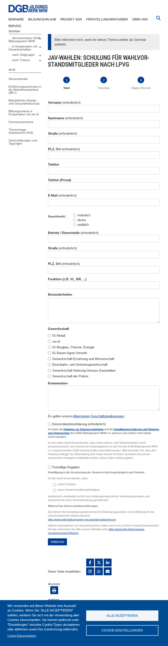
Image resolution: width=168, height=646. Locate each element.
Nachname (56, 118)
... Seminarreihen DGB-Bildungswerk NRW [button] (25, 39)
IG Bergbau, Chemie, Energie (73, 347)
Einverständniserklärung (69, 424)
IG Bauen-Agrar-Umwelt (69, 353)
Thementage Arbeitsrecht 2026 (21, 131)
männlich (83, 215)
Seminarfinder (18, 79)
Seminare (16, 19)
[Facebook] (90, 562)
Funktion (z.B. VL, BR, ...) (67, 279)
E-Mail (53, 195)
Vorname (54, 102)
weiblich (83, 224)
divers (81, 220)
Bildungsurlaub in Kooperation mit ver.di (24, 112)
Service (14, 26)
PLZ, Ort (54, 149)
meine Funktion (67, 484)
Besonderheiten (60, 294)
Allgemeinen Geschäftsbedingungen (98, 416)
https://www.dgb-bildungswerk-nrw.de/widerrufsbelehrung (82, 519)
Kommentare (58, 383)
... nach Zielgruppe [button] (22, 54)
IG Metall (58, 335)
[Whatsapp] (99, 571)
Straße (53, 133)
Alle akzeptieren (122, 615)
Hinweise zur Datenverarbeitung (83, 429)
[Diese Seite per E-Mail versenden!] (108, 571)
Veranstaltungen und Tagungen (23, 142)
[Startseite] (28, 8)
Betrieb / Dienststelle (64, 233)
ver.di (56, 341)
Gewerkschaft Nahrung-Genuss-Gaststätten (84, 370)
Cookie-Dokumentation (21, 635)
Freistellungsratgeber (107, 19)
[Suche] (158, 17)
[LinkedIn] (108, 562)
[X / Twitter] (99, 562)
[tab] (25, 40)
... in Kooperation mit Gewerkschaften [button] (23, 48)
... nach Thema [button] (19, 60)
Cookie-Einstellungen (122, 630)
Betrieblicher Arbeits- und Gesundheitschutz (24, 102)
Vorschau (57, 542)
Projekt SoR (71, 19)
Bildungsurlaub (42, 19)
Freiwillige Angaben (66, 467)
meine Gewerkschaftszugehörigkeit (78, 489)
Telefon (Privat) (59, 180)
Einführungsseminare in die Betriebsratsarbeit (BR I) (25, 89)
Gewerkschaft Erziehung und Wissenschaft (83, 359)
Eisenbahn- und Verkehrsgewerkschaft (80, 364)
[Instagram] (90, 571)
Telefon (53, 164)
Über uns (140, 19)
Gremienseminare (21, 122)
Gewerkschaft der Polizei (70, 376)
